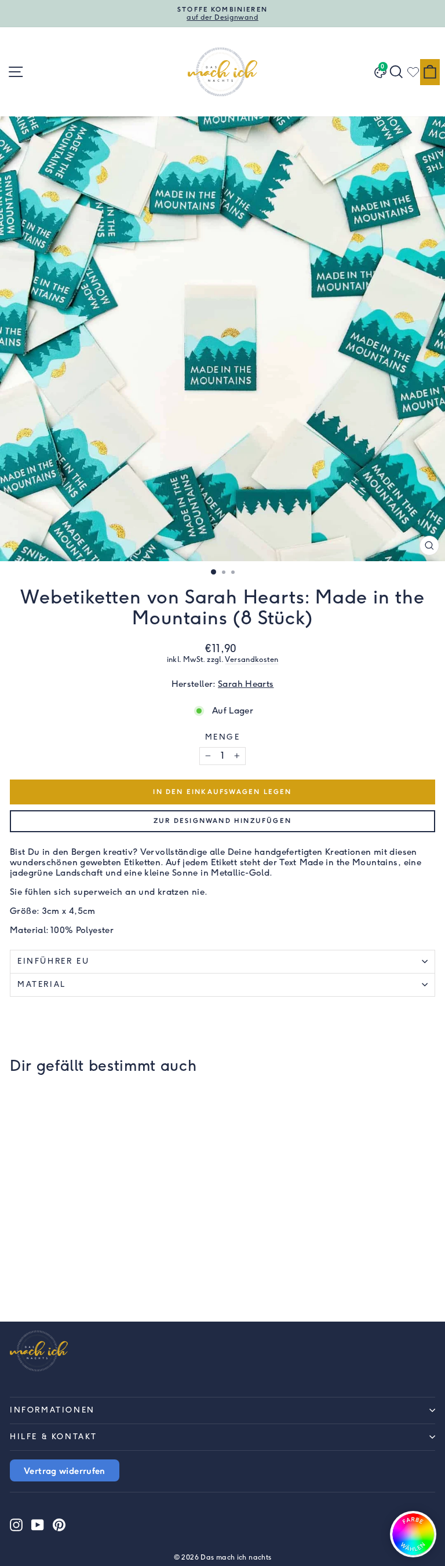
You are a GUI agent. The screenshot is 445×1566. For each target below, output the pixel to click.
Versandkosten (251, 659)
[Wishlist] (413, 72)
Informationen (52, 1410)
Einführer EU (53, 961)
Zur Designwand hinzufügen (222, 821)
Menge (222, 737)
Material (41, 984)
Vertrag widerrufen (64, 1470)
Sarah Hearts (246, 684)
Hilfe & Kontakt (53, 1436)
